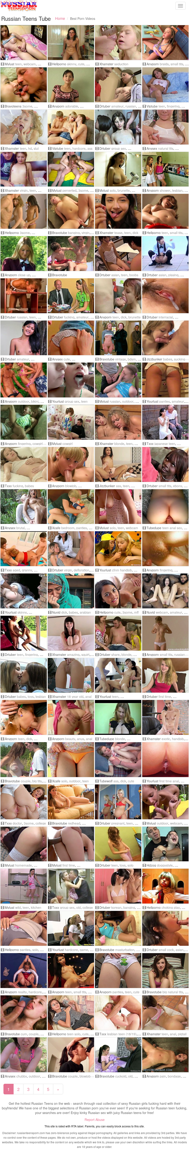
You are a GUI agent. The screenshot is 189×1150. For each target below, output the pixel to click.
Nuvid (56, 612)
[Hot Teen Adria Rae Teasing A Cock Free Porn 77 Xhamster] (118, 211)
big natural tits (172, 992)
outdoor (23, 401)
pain (163, 1076)
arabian (85, 612)
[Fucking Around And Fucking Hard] (165, 844)
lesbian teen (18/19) (121, 1034)
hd (30, 148)
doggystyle (165, 865)
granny (27, 570)
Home (60, 18)
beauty (70, 738)
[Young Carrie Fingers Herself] (165, 84)
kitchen (36, 907)
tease (118, 232)
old (78, 907)
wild (18, 907)
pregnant (117, 823)
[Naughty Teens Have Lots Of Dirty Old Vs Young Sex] (23, 84)
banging (74, 232)
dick (135, 232)
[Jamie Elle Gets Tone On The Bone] (23, 970)
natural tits (165, 148)
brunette (124, 190)
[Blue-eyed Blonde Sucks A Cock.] (70, 464)
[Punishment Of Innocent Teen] (118, 1012)
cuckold (120, 1076)
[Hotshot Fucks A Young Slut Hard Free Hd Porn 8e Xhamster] (23, 127)
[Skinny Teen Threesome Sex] (23, 211)
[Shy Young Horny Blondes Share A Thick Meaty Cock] (118, 633)
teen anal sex (172, 527)
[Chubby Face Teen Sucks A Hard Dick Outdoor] (23, 1054)
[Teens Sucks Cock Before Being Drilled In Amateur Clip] (23, 1012)
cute (81, 64)
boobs (133, 275)
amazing (73, 654)
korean (116, 907)
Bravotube (59, 232)
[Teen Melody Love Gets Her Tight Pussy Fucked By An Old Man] (23, 422)
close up (24, 275)
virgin (24, 190)
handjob (178, 738)
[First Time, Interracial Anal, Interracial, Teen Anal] (70, 844)
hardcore (79, 148)
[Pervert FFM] (70, 169)
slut (36, 148)
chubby (21, 1076)
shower (165, 190)
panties (164, 401)
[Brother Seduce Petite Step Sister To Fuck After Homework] (118, 42)
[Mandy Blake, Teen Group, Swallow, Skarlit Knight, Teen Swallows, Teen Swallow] (70, 380)
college (40, 823)
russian (130, 106)
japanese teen (164, 443)
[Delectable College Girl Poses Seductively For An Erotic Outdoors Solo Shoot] (23, 253)
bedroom (67, 527)
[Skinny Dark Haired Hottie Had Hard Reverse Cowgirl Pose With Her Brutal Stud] (23, 506)
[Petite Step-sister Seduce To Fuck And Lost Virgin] (23, 169)
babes (167, 359)
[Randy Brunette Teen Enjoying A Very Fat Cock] (118, 295)
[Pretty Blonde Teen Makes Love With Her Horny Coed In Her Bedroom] (70, 506)
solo (113, 190)
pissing (173, 275)
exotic (166, 738)
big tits (37, 781)
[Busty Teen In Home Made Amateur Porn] (118, 717)
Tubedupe (154, 527)
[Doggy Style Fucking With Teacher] (70, 295)
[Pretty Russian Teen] (118, 380)
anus (80, 738)
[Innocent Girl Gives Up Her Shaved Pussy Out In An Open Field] (23, 759)
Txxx (150, 443)
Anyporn (153, 64)
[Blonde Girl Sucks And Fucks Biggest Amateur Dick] (165, 380)
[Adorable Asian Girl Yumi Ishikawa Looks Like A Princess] (70, 759)
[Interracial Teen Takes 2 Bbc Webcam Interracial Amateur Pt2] (165, 591)
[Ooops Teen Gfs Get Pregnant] (118, 802)
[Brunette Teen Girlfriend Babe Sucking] (165, 338)
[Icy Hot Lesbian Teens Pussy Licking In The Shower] (165, 169)
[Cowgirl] (70, 422)
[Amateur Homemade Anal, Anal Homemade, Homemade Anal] (165, 506)
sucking (179, 359)
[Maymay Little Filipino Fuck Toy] (23, 338)
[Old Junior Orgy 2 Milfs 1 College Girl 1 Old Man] (70, 886)
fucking (69, 317)
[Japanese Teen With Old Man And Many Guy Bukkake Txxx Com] (165, 422)
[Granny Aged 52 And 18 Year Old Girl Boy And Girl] (23, 548)
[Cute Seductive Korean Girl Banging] (118, 886)
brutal (20, 527)
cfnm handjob (122, 570)
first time (165, 696)
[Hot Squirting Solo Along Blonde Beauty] (23, 928)
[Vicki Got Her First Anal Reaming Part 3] (165, 759)
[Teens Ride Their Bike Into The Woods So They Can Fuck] (70, 253)
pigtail (182, 1034)
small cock (166, 949)
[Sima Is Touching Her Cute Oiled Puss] (70, 1012)
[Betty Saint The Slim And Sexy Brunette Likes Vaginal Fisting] (70, 970)
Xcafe (56, 527)
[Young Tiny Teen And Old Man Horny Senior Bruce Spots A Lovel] (23, 633)
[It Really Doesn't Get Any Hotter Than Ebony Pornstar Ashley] (165, 464)
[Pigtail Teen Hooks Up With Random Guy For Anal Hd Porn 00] (165, 1012)
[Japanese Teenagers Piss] (165, 253)
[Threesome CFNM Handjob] (118, 548)
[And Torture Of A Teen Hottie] (165, 1054)
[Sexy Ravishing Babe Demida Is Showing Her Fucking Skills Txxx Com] (23, 464)
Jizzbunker (154, 359)
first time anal (169, 781)
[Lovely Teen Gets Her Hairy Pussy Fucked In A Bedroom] (165, 548)
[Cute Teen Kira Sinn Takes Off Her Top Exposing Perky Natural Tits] (165, 127)
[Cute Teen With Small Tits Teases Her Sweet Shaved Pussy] (118, 970)
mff (136, 612)
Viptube (152, 106)
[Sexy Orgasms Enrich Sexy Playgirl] (118, 127)
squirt (85, 654)
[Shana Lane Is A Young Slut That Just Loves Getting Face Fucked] (70, 1054)
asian (115, 275)
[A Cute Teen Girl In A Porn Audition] (165, 970)
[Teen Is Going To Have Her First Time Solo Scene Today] (70, 802)
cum (24, 1034)
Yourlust (58, 401)
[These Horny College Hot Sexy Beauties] (23, 675)
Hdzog (151, 865)
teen (18, 64)
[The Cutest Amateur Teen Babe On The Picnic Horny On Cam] (165, 802)
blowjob (70, 485)
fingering (173, 106)
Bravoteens (13, 106)
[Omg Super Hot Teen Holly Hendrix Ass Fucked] (118, 464)
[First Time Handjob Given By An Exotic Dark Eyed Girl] (165, 717)
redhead (74, 823)
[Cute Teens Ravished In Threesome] (118, 591)
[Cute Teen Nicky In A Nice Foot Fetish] (70, 42)
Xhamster (106, 64)
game (84, 949)
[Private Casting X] (165, 675)
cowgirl (37, 443)
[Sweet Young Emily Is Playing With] (165, 211)
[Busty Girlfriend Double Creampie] (118, 253)
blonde (119, 443)
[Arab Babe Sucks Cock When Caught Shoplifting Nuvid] (70, 591)
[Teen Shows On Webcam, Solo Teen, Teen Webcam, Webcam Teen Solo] (118, 506)
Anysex (152, 148)
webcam (30, 64)
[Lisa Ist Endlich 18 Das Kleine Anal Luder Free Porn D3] (70, 675)
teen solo (73, 1034)
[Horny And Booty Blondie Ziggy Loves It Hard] (70, 211)
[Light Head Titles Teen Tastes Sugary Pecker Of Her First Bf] (70, 338)
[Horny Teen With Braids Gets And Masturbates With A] (165, 42)
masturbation (124, 949)
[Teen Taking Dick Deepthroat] (23, 717)
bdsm (132, 359)
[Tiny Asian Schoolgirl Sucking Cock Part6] (165, 928)
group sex (118, 148)
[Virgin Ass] (70, 127)
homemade (23, 865)
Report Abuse (95, 1119)
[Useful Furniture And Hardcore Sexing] (23, 295)
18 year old (75, 696)
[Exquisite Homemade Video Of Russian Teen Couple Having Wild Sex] (23, 844)
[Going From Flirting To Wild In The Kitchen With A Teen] (23, 886)
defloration (81, 570)
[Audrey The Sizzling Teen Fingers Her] (165, 633)
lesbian (177, 190)
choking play (171, 907)
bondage (174, 1076)
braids (164, 64)
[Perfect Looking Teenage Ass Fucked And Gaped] (70, 717)
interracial (166, 317)
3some (27, 106)
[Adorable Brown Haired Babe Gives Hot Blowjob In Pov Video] (70, 84)
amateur (117, 106)
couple (25, 781)
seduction (121, 64)
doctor (17, 823)
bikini (34, 401)
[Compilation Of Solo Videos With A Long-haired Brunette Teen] (118, 169)
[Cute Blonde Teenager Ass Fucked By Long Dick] (118, 759)
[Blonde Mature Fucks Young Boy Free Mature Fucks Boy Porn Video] (118, 422)
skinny (71, 64)
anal (88, 696)
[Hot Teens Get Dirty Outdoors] (23, 380)
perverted (69, 190)
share (115, 654)
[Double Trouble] (118, 675)
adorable (71, 106)
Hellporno (59, 64)
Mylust (9, 64)
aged (16, 570)
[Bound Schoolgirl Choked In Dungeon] (165, 886)
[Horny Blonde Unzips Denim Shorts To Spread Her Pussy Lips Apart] (118, 928)
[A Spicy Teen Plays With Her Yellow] (118, 844)
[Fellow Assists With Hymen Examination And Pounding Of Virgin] (70, 548)
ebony (177, 485)
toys (31, 696)
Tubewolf (105, 781)
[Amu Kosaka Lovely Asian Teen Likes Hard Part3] (165, 295)
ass (89, 148)
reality (22, 992)
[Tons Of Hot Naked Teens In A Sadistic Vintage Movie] (118, 338)
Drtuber (104, 106)
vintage (120, 359)
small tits (177, 64)
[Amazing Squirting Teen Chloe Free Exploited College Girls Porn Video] (70, 633)
